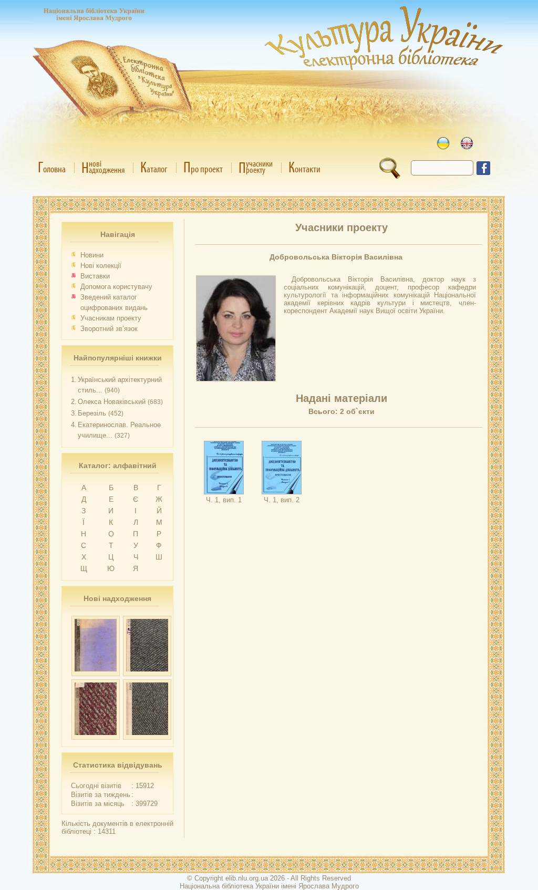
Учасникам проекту (110, 318)
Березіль (92, 413)
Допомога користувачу (116, 287)
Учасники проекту (341, 227)
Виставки (95, 276)
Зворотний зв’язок (109, 329)
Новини (92, 255)
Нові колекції (100, 266)
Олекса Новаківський (112, 402)
